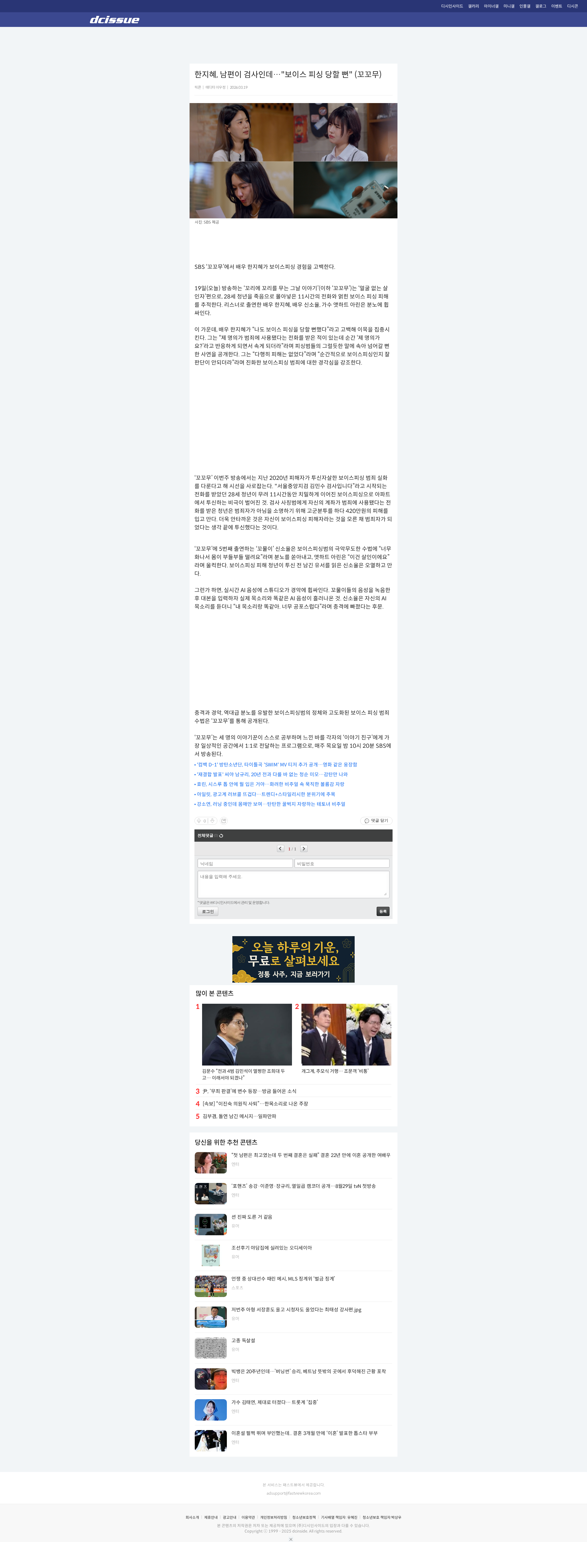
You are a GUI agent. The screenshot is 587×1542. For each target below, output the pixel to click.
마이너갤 (491, 6)
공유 (224, 821)
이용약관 (248, 1517)
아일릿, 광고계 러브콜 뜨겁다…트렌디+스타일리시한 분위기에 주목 (266, 794)
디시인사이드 (452, 6)
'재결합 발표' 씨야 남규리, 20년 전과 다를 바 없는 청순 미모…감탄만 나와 (272, 774)
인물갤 (524, 6)
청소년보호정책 (304, 1517)
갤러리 (473, 6)
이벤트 (556, 6)
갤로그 (540, 6)
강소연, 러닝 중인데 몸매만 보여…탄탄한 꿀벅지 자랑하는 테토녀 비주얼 (271, 804)
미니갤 (509, 6)
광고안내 (229, 1517)
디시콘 (572, 6)
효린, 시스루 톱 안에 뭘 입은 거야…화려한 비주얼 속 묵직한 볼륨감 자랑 (271, 784)
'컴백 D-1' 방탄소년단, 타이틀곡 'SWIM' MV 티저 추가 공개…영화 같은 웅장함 (277, 765)
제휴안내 (211, 1517)
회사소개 (192, 1517)
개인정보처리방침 (273, 1517)
